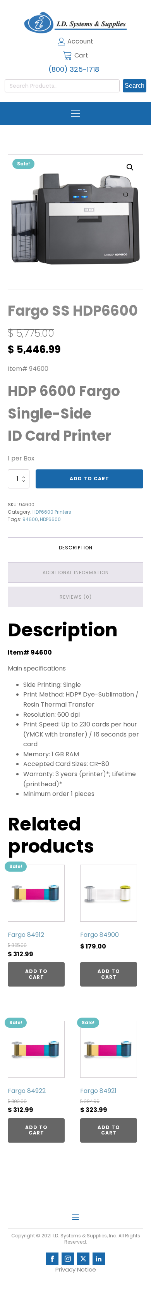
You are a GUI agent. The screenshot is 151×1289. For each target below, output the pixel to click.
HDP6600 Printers (52, 512)
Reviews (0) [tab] (76, 597)
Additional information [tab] (76, 572)
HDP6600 (50, 519)
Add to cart (89, 478)
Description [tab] (76, 547)
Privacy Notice (75, 1269)
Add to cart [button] (36, 974)
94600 (30, 519)
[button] (130, 167)
